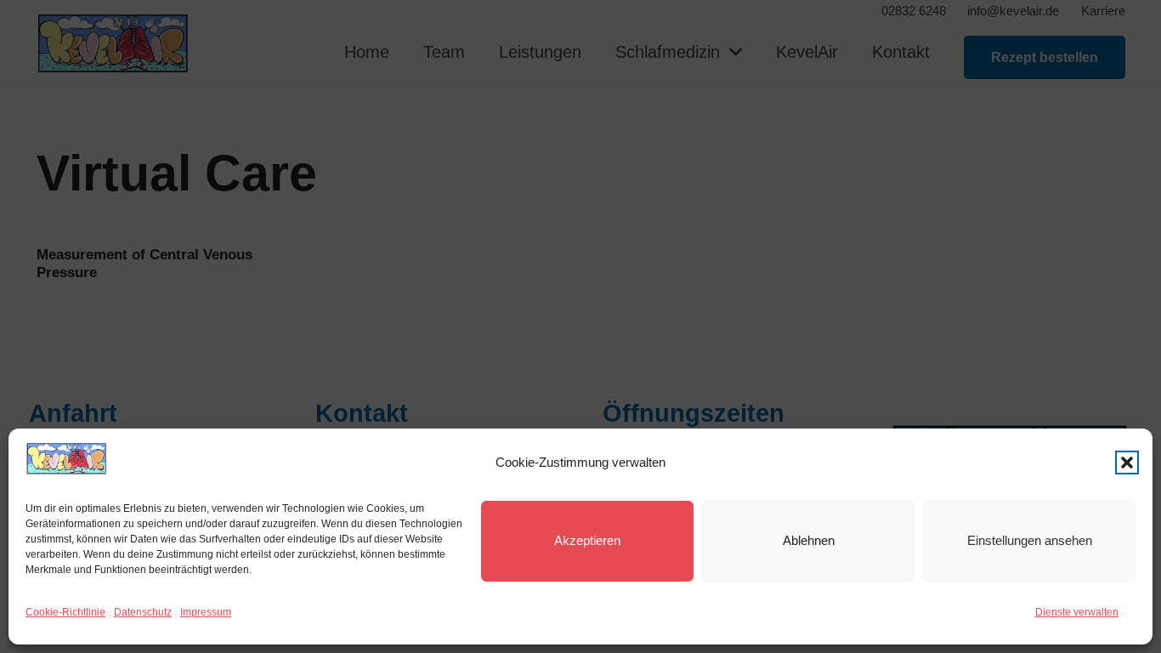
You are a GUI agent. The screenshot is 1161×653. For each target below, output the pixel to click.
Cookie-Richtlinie (65, 612)
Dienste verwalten (1077, 612)
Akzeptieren (587, 540)
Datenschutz (143, 612)
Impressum (205, 612)
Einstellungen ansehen (1029, 540)
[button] (1127, 462)
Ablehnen (809, 540)
